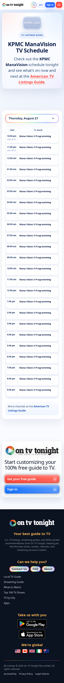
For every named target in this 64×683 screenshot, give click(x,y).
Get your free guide (21, 479)
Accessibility (10, 673)
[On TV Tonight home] (32, 450)
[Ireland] (39, 651)
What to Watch (12, 587)
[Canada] (25, 651)
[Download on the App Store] (32, 634)
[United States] (18, 651)
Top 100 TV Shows (14, 592)
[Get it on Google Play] (32, 623)
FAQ (35, 569)
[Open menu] (59, 5)
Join (41, 4)
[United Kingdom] (32, 651)
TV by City (9, 597)
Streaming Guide (14, 582)
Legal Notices (42, 673)
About (48, 569)
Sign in (50, 4)
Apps (7, 603)
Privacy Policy (26, 673)
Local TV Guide (12, 576)
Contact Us (19, 569)
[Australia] (46, 651)
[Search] (34, 5)
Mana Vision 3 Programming (35, 136)
